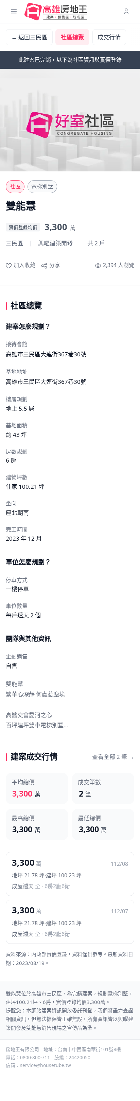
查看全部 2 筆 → (113, 757)
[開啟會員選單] (126, 12)
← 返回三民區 (29, 37)
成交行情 (109, 37)
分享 (54, 265)
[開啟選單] (14, 12)
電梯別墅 (42, 186)
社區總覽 (72, 37)
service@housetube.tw (45, 1065)
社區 (15, 186)
